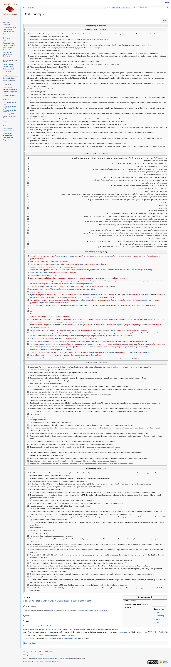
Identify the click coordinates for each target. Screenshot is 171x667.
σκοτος (103, 325)
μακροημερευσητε (121, 358)
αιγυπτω (60, 300)
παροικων (63, 297)
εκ (80, 267)
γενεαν (149, 281)
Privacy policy (27, 661)
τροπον (72, 289)
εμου (48, 352)
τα (84, 256)
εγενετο (35, 330)
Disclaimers (47, 661)
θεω (62, 295)
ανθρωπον (159, 333)
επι (124, 281)
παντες (98, 264)
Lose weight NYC (8, 114)
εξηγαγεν (69, 300)
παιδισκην (140, 319)
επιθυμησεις (37, 319)
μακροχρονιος (116, 305)
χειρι (98, 300)
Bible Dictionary (8, 52)
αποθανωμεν (42, 336)
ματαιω (65, 286)
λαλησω (56, 352)
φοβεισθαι (75, 347)
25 (72, 601)
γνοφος (109, 325)
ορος (150, 270)
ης (134, 305)
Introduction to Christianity (7, 55)
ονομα (42, 286)
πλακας (32, 327)
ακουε (75, 256)
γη (96, 278)
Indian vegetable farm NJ (10, 117)
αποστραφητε (51, 349)
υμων (127, 256)
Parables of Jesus (8, 43)
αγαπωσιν (57, 284)
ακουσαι (99, 336)
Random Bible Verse (9, 27)
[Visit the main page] (10, 9)
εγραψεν (148, 325)
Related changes (8, 131)
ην (133, 352)
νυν (34, 336)
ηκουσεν (46, 338)
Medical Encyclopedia (10, 89)
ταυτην (71, 264)
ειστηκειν (37, 270)
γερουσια (143, 330)
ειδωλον (48, 278)
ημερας (34, 292)
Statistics (6, 34)
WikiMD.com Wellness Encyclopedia (52, 635)
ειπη (57, 341)
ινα (73, 297)
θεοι (43, 275)
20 (60, 601)
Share (163, 21)
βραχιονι (114, 300)
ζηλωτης (97, 281)
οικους (69, 349)
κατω (99, 278)
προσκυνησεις (37, 281)
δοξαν (70, 333)
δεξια (92, 355)
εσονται (36, 275)
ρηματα (92, 270)
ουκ (135, 270)
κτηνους (62, 322)
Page (23, 7)
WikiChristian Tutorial (86, 610)
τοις (119, 256)
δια (124, 300)
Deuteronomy (52, 626)
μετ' (45, 352)
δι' (147, 347)
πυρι (88, 330)
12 (41, 601)
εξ (71, 272)
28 (79, 601)
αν (104, 341)
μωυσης (42, 256)
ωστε (157, 300)
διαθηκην (62, 261)
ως (39, 330)
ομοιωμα (64, 278)
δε (33, 295)
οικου (74, 272)
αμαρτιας (112, 281)
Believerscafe (7, 87)
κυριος (32, 261)
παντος (58, 278)
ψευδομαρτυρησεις (39, 316)
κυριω (56, 295)
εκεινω (73, 270)
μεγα (72, 336)
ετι (129, 336)
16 (51, 601)
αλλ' (76, 264)
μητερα (53, 305)
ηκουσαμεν (98, 333)
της (127, 278)
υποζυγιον (158, 295)
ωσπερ (110, 297)
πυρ (66, 336)
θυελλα (115, 325)
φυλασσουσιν (75, 284)
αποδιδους (105, 281)
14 (46, 601)
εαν (80, 336)
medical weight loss (70, 638)
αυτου (110, 286)
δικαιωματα (90, 256)
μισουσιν (159, 281)
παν (84, 295)
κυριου (51, 270)
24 (69, 601)
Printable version (8, 135)
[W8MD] (156, 632)
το (147, 270)
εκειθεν (91, 300)
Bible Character (8, 47)
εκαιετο (83, 330)
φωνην (53, 330)
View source (116, 7)
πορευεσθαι (77, 358)
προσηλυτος (53, 297)
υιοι (99, 295)
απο (112, 270)
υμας (57, 261)
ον (68, 289)
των (46, 289)
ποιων (35, 284)
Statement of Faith (9, 69)
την (60, 264)
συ (92, 295)
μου (104, 347)
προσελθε (33, 341)
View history (126, 7)
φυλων (129, 330)
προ (51, 275)
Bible (43, 626)
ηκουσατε (44, 330)
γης (61, 272)
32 (88, 601)
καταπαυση (96, 358)
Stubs (34, 643)
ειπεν (61, 256)
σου (45, 272)
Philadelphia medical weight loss (10, 107)
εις (145, 270)
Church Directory (8, 67)
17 (53, 601)
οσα (106, 256)
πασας (108, 347)
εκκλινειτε (84, 355)
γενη (123, 305)
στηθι (41, 352)
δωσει (34, 347)
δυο (159, 325)
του (88, 267)
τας (95, 347)
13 (44, 601)
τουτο (128, 300)
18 (55, 601)
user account (49, 632)
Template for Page (9, 78)
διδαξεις (105, 352)
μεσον (46, 270)
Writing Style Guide (9, 80)
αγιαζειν (59, 289)
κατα (40, 267)
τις (31, 338)
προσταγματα (87, 284)
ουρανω (79, 278)
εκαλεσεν (36, 256)
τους (64, 349)
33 (90, 601)
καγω (32, 270)
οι (96, 295)
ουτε (99, 319)
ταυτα (40, 325)
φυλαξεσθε (34, 259)
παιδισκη (133, 295)
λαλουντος (68, 338)
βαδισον (33, 349)
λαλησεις (82, 341)
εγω (109, 256)
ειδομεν (133, 333)
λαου (126, 344)
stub (34, 610)
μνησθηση (36, 300)
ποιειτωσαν (121, 352)
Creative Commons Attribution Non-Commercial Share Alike (54, 658)
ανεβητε (140, 270)
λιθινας (38, 327)
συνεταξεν (134, 300)
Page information (8, 140)
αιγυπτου (66, 272)
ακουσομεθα (139, 341)
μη (53, 281)
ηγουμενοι (119, 330)
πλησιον (57, 316)
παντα (48, 256)
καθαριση (79, 286)
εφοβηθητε (107, 270)
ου (31, 278)
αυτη (80, 295)
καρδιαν (51, 347)
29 (81, 601)
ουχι (31, 264)
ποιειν (40, 259)
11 (39, 601)
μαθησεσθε (150, 256)
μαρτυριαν (67, 316)
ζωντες (103, 264)
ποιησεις (35, 278)
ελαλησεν (54, 267)
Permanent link (8, 138)
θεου (55, 286)
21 (62, 601)
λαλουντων (69, 344)
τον (90, 286)
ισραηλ (53, 256)
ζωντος (61, 338)
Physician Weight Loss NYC (10, 92)
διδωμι (140, 352)
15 (48, 601)
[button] (154, 609)
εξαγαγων (52, 272)
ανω (83, 278)
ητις (41, 338)
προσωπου (119, 270)
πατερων (119, 281)
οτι (101, 270)
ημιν (48, 333)
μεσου (84, 267)
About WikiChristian (37, 661)
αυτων (57, 347)
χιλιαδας (47, 284)
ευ (96, 305)
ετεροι (47, 275)
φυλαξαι (33, 289)
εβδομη (44, 295)
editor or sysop (123, 632)
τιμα (31, 305)
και (31, 256)
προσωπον (34, 267)
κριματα (101, 256)
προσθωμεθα (87, 336)
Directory (70, 635)
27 (76, 601)
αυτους (70, 256)
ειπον (38, 349)
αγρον (106, 319)
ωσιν (122, 256)
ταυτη (140, 256)
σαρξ (37, 338)
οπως (90, 358)
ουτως (39, 347)
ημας (61, 336)
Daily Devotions (8, 29)
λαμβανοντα (96, 286)
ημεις (94, 336)
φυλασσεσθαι (35, 303)
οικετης (45, 300)
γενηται (102, 305)
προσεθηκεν (137, 325)
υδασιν (115, 278)
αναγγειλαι (79, 270)
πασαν (61, 325)
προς (65, 256)
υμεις (90, 264)
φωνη (120, 325)
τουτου (131, 344)
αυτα (156, 256)
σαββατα (50, 295)
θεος (38, 261)
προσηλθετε (97, 330)
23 (67, 601)
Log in (167, 2)
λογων (58, 344)
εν (116, 256)
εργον (88, 295)
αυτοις (45, 281)
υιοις (139, 347)
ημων (63, 333)
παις (121, 295)
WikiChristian (49, 610)
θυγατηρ (111, 295)
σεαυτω (42, 278)
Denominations (8, 64)
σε (57, 272)
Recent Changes (8, 32)
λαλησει (142, 333)
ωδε (93, 264)
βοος (158, 319)
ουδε (53, 278)
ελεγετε (35, 333)
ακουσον (46, 341)
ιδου (39, 333)
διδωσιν (152, 305)
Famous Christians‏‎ (9, 45)
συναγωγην (69, 325)
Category (27, 643)
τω (75, 267)
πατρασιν (40, 264)
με (62, 284)
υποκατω (122, 278)
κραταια (103, 300)
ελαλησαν (140, 344)
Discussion (30, 7)
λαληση (108, 341)
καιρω (68, 270)
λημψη (34, 286)
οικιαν (82, 319)
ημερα (135, 256)
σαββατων (52, 289)
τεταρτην (143, 281)
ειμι (75, 281)
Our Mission (7, 71)
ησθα (51, 300)
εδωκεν (46, 327)
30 (83, 601)
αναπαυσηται (79, 297)
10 (37, 601)
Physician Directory (9, 95)
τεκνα (128, 281)
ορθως (153, 344)
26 (74, 601)
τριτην (135, 281)
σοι (40, 275)
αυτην (64, 289)
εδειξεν (44, 333)
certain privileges (96, 629)
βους (144, 295)
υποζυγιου (40, 322)
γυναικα (48, 319)
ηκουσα (101, 344)
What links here (8, 128)
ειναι (43, 347)
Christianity (35, 626)
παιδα (122, 319)
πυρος (129, 270)
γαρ (72, 286)
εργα (39, 292)
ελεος (40, 284)
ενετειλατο (78, 289)
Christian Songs (8, 50)
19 (58, 601)
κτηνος (38, 297)
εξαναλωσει (54, 336)
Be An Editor (7, 25)
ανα (42, 270)
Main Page (6, 22)
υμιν (85, 270)
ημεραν (41, 289)
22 (65, 601)
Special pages (7, 133)
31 (86, 601)
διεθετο (47, 261)
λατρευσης (58, 281)
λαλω (113, 256)
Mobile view (55, 661)
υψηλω (120, 300)
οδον (44, 358)
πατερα (39, 305)
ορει (78, 267)
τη (132, 256)
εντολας (99, 347)
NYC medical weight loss (9, 103)
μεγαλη (125, 325)
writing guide (103, 610)
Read (108, 7)
